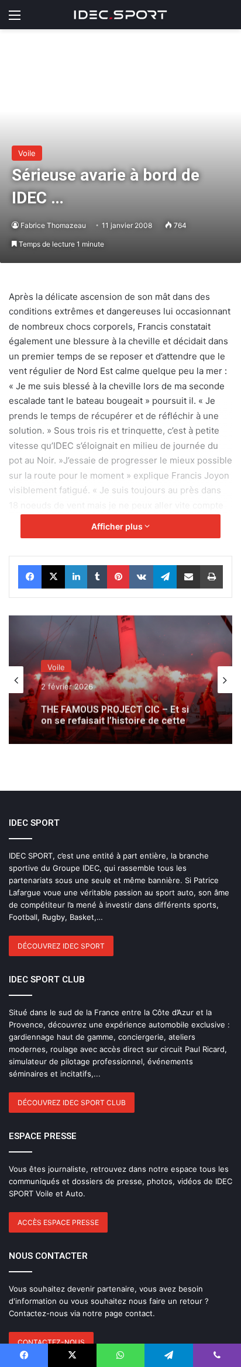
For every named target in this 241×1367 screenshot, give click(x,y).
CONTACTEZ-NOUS (51, 1342)
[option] (120, 679)
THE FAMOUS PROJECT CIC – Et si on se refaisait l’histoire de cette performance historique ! (115, 709)
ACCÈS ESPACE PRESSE (58, 1222)
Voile (27, 153)
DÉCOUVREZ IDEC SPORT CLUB (72, 1102)
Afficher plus (117, 526)
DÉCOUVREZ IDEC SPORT (61, 946)
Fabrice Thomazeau (53, 225)
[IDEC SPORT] (120, 14)
